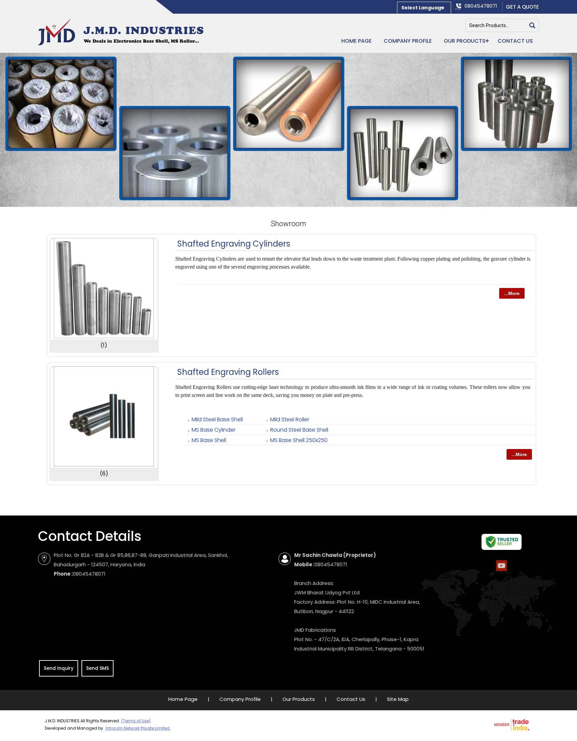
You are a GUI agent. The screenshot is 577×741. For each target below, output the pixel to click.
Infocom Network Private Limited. (138, 728)
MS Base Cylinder (213, 430)
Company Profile (408, 41)
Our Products (465, 41)
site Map (398, 699)
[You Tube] (501, 570)
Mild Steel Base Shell (217, 419)
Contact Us (515, 41)
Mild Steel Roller (289, 419)
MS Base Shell (209, 440)
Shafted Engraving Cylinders (233, 243)
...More (512, 293)
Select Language (422, 7)
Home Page (356, 41)
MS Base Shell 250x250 (299, 440)
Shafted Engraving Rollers (228, 372)
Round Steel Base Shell (299, 430)
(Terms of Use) (136, 721)
